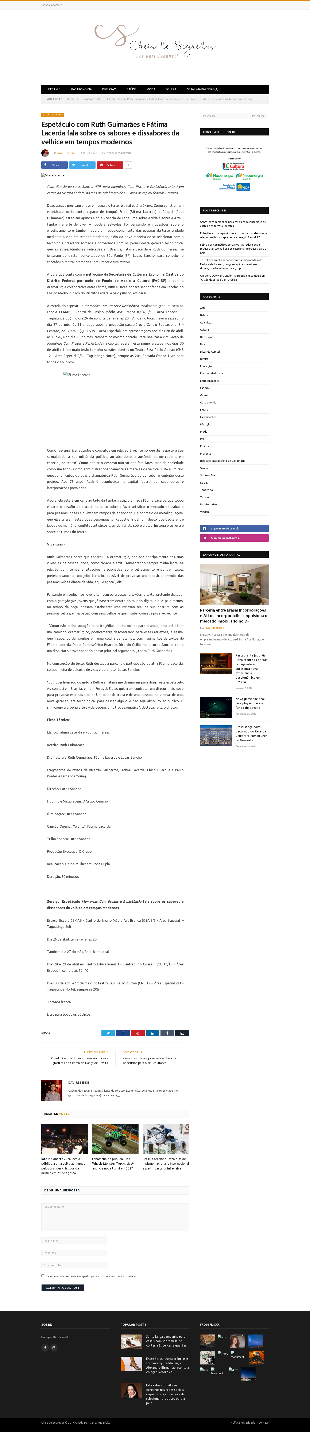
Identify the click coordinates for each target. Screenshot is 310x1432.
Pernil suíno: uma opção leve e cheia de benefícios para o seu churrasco (149, 1061)
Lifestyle (54, 89)
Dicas (203, 344)
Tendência (206, 489)
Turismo (205, 497)
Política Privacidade (243, 1422)
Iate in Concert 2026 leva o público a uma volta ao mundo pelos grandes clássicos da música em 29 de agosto (63, 1166)
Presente (205, 453)
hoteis (204, 409)
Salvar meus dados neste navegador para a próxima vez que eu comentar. (91, 1276)
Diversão (109, 89)
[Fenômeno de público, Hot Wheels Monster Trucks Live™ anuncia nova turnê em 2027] (115, 1139)
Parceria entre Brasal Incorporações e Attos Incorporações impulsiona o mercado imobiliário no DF (233, 616)
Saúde (131, 89)
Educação (206, 366)
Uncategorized (52, 115)
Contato (264, 1422)
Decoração (206, 337)
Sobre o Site (208, 475)
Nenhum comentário (119, 153)
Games (204, 395)
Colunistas (206, 322)
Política (204, 446)
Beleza (171, 89)
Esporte (205, 387)
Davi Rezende (66, 153)
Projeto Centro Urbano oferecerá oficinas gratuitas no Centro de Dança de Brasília (79, 1061)
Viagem (205, 511)
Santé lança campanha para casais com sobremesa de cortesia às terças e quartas (166, 1341)
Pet (202, 438)
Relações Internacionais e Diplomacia (222, 460)
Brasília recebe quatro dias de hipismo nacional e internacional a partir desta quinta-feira (166, 1164)
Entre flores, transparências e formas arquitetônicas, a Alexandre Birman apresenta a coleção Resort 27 (167, 1366)
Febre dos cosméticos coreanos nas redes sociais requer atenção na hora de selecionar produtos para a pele (233, 248)
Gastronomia (81, 89)
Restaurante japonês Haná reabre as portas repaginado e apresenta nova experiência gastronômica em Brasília (251, 669)
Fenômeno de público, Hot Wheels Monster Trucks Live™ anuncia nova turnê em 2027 (113, 1164)
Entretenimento (209, 380)
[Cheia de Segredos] (155, 46)
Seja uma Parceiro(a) (202, 89)
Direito (204, 358)
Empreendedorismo (212, 373)
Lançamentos (208, 417)
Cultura (204, 329)
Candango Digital (100, 1422)
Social (204, 482)
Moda (151, 89)
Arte (203, 307)
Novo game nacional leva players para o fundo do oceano (250, 703)
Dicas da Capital (210, 351)
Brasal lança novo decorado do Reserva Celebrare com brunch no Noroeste (251, 734)
